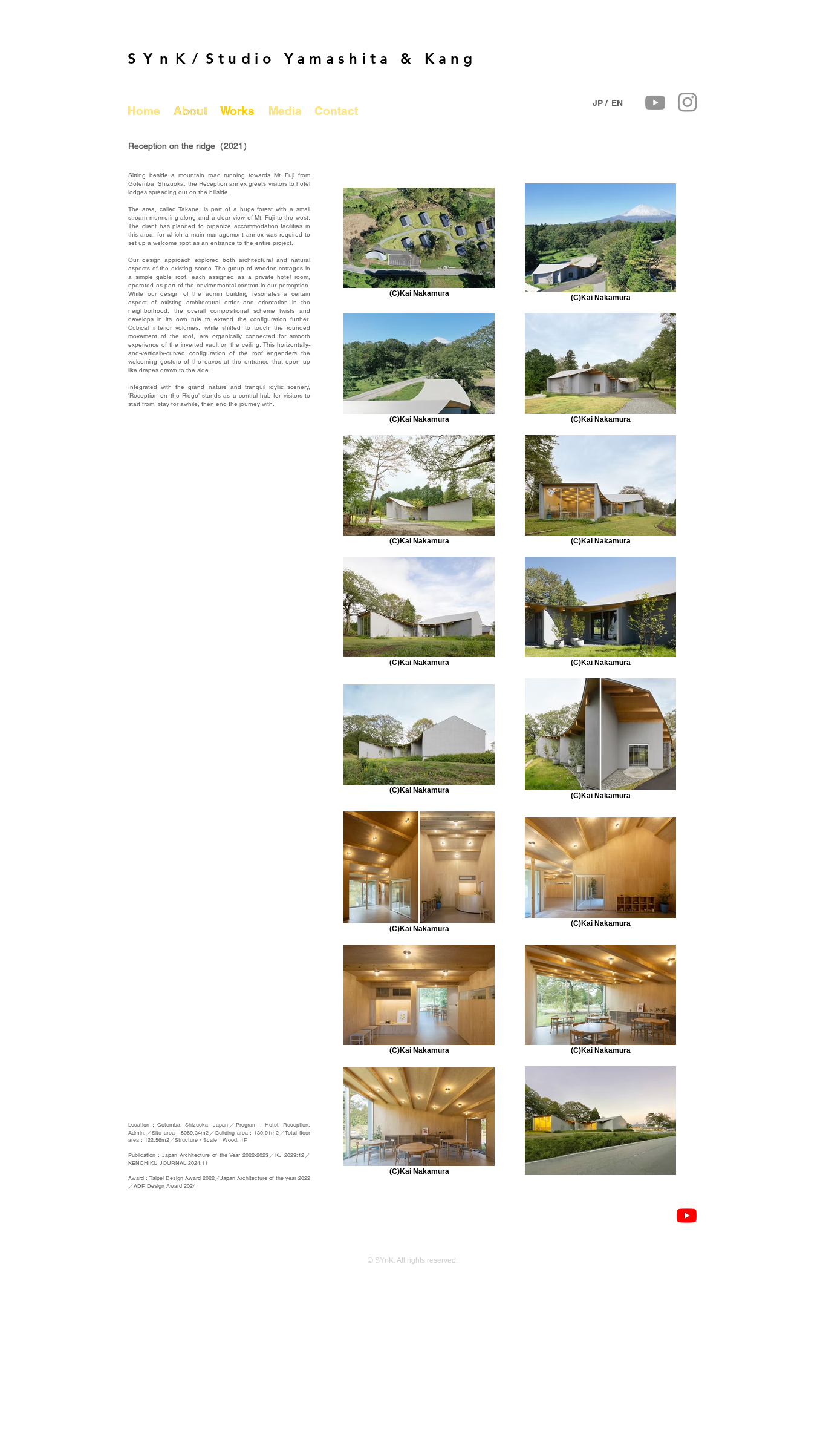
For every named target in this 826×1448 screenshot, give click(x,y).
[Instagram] (687, 101)
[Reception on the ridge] (686, 1215)
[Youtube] (655, 102)
